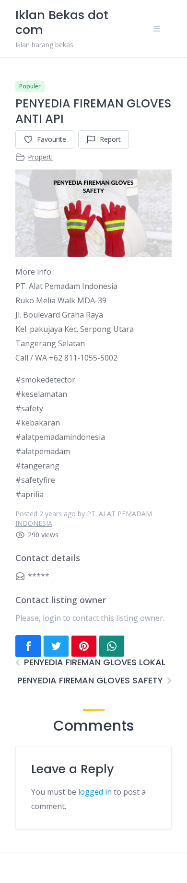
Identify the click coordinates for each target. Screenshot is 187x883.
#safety (29, 408)
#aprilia (29, 494)
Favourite (51, 139)
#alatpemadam (42, 451)
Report (110, 139)
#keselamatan (41, 394)
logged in (95, 792)
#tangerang (37, 465)
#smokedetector (45, 379)
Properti (40, 156)
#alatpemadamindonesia (60, 437)
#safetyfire (35, 480)
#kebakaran (37, 422)
